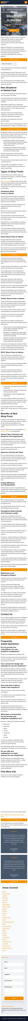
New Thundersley (6, 926)
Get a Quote (13, 30)
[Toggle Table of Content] (14, 64)
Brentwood (5, 898)
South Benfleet (6, 928)
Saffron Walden (6, 904)
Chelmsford (5, 900)
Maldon (4, 930)
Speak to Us (14, 569)
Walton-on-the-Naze (7, 948)
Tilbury (4, 924)
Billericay (4, 902)
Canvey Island (5, 937)
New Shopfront (5, 181)
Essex (2, 814)
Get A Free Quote (14, 881)
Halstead (4, 935)
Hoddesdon (7, 814)
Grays (3, 915)
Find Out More (14, 254)
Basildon (4, 909)
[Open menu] (25, 2)
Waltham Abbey (6, 893)
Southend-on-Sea (6, 941)
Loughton (4, 895)
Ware (18, 814)
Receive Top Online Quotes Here (14, 819)
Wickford (4, 913)
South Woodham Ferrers (8, 922)
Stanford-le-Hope (6, 917)
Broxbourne (13, 814)
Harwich (4, 950)
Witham (4, 919)
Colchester (5, 943)
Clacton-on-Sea (6, 946)
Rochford (4, 939)
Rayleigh (4, 932)
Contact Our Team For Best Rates (14, 129)
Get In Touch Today (14, 59)
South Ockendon (6, 906)
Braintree (4, 911)
